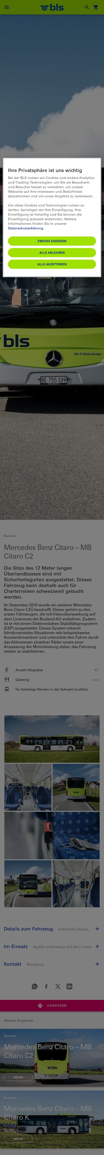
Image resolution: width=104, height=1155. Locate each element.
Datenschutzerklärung (25, 228)
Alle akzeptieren (52, 264)
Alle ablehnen (52, 252)
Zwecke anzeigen (52, 241)
